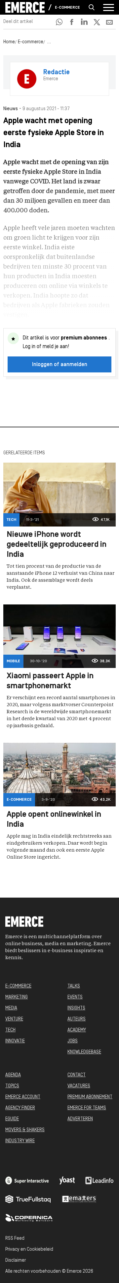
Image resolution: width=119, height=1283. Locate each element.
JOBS (72, 1041)
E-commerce (67, 8)
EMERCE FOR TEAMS (86, 1108)
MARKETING (16, 997)
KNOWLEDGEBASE (84, 1052)
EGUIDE (12, 1119)
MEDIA (11, 1008)
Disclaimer (15, 1260)
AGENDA (13, 1075)
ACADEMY (76, 1030)
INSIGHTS (76, 1008)
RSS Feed (14, 1238)
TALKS (73, 986)
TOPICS (12, 1086)
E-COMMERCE (18, 986)
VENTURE (14, 1019)
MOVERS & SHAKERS (25, 1130)
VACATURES (78, 1086)
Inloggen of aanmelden (59, 364)
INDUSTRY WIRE (20, 1141)
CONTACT (76, 1075)
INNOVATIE (15, 1041)
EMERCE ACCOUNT (22, 1097)
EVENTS (75, 997)
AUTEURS (76, 1019)
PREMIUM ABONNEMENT (89, 1097)
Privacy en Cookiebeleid (29, 1249)
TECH (10, 1030)
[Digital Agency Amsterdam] (27, 1180)
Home (9, 42)
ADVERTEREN (80, 1119)
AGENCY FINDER (20, 1108)
